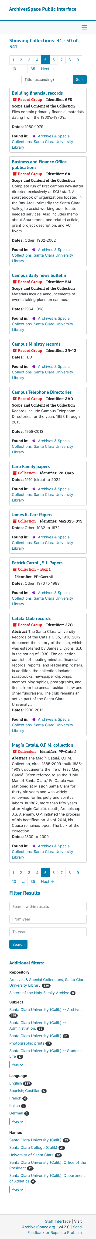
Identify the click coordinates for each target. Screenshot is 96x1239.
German (18, 1113)
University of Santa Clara (34, 1155)
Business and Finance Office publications (39, 164)
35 (33, 68)
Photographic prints (29, 1043)
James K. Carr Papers (32, 515)
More (15, 1065)
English (19, 1083)
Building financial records (37, 93)
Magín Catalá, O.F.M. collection (42, 745)
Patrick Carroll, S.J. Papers (37, 563)
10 (14, 68)
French (17, 1098)
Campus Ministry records (36, 344)
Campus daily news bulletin (39, 275)
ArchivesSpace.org (38, 1227)
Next (47, 68)
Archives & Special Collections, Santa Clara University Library (42, 142)
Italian (16, 1105)
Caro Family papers (31, 466)
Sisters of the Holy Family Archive (41, 992)
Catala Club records (31, 618)
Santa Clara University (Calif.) (38, 1035)
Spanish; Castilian (27, 1090)
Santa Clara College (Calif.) (36, 1147)
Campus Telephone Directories (42, 392)
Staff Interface (58, 1221)
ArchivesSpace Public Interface (42, 9)
